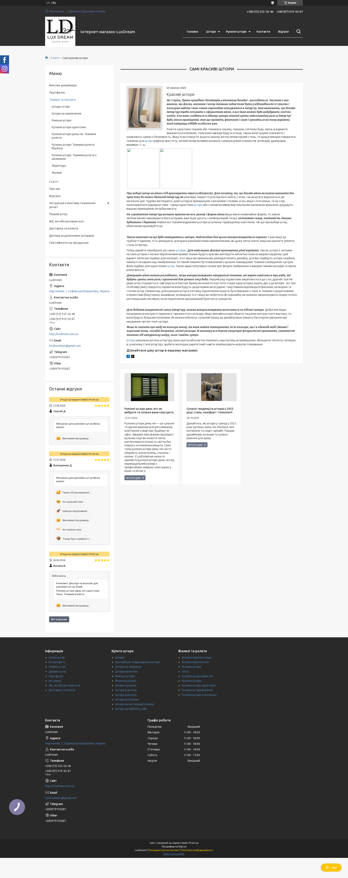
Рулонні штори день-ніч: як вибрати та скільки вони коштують (149, 410)
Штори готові (61, 106)
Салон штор (57, 657)
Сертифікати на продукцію (69, 242)
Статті (55, 58)
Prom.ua (194, 843)
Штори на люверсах (128, 666)
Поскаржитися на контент (163, 850)
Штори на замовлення (66, 113)
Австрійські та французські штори (137, 662)
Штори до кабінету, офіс (131, 708)
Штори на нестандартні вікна (134, 704)
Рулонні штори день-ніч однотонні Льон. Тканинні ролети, (77, 592)
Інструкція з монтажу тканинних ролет (72, 205)
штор (149, 140)
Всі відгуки (59, 619)
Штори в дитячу (126, 690)
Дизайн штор (57, 671)
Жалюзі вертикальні (195, 662)
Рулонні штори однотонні (69, 127)
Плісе (185, 671)
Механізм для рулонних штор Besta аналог (78, 425)
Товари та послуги (62, 99)
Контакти (263, 31)
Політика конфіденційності (197, 850)
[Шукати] (298, 31)
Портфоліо (57, 92)
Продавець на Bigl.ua (174, 846)
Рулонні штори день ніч (197, 676)
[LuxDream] (60, 32)
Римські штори (61, 120)
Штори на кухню (126, 685)
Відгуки (283, 31)
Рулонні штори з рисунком (199, 694)
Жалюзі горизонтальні (197, 657)
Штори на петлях (126, 671)
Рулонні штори (236, 31)
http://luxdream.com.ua (63, 334)
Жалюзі (57, 172)
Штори (211, 31)
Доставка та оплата (63, 228)
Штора (131, 340)
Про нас (54, 188)
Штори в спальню (127, 699)
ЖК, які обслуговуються (66, 221)
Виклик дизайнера (63, 85)
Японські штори (125, 680)
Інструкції (55, 680)
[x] (132, 357)
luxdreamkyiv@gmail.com (65, 345)
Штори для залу (126, 694)
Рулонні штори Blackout (197, 690)
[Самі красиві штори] (144, 108)
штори (198, 204)
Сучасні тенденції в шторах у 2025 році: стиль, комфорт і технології (209, 410)
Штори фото (57, 662)
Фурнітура (59, 165)
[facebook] (128, 357)
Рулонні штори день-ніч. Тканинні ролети (74, 135)
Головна (192, 31)
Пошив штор (58, 214)
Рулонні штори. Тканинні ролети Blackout (73, 146)
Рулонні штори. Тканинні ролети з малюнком (74, 157)
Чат (334, 867)
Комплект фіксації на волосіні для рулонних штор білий (77, 585)
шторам (181, 250)
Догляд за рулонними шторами (71, 235)
